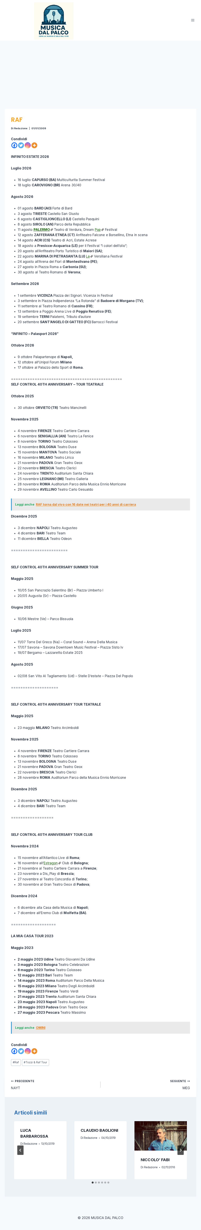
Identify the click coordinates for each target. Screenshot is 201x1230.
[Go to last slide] (20, 1150)
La (88, 256)
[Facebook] (14, 145)
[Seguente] (180, 1150)
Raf (16, 1062)
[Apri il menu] (192, 20)
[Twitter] (21, 145)
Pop (98, 230)
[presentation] (160, 1136)
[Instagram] (28, 145)
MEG (180, 1085)
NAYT (22, 1085)
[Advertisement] (100, 70)
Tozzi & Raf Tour (35, 1062)
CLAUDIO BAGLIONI (99, 1130)
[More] (34, 145)
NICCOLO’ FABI (155, 1159)
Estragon (51, 863)
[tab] (93, 1183)
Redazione (20, 128)
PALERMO (42, 230)
